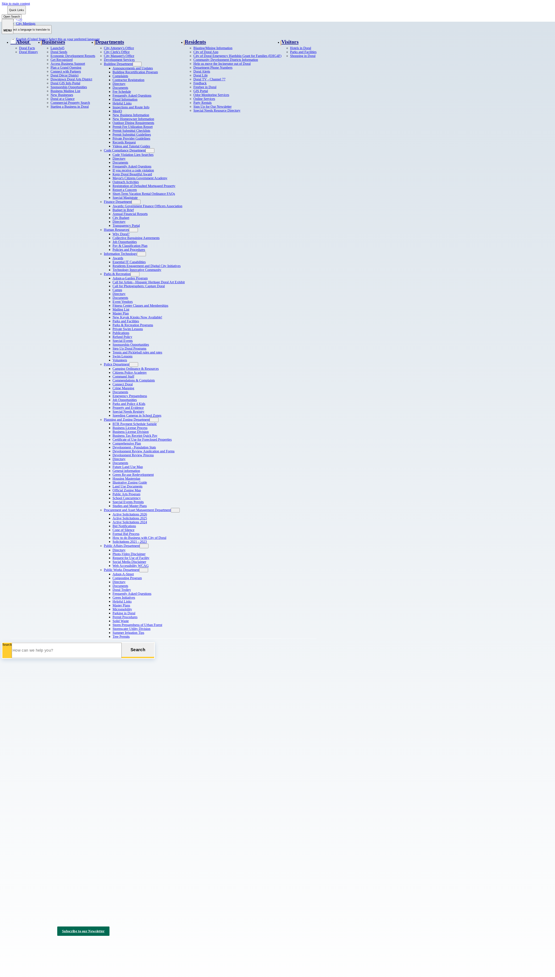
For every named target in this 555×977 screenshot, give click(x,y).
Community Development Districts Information (225, 60)
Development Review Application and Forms (144, 451)
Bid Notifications (124, 526)
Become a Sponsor (23, 900)
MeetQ (117, 111)
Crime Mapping (123, 388)
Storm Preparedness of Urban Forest (137, 625)
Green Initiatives (124, 597)
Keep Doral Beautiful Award (132, 174)
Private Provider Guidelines (131, 138)
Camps (117, 290)
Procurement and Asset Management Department (137, 510)
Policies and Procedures (129, 249)
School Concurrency (127, 498)
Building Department (118, 64)
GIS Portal (200, 91)
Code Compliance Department (124, 150)
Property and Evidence (128, 407)
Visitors (290, 42)
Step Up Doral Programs (129, 348)
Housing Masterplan (126, 478)
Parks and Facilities (126, 321)
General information (126, 471)
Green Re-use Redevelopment (133, 474)
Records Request (124, 142)
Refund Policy (122, 337)
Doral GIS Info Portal (65, 83)
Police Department (116, 364)
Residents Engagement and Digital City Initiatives (147, 266)
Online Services (204, 99)
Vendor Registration (24, 851)
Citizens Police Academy (130, 372)
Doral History (28, 52)
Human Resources (116, 230)
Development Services (119, 60)
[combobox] (29, 29)
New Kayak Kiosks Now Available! (137, 317)
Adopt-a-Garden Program (130, 278)
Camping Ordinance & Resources (136, 368)
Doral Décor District (64, 75)
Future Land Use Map (128, 467)
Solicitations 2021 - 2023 (130, 541)
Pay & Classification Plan (130, 246)
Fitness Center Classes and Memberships (140, 305)
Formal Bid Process (126, 534)
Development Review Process (133, 455)
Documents (120, 88)
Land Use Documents (127, 486)
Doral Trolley (122, 590)
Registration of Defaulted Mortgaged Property (144, 186)
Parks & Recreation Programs (133, 325)
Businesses (53, 42)
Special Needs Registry (128, 411)
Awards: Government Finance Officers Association (147, 206)
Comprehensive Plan (127, 443)
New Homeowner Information (133, 119)
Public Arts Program (126, 494)
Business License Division (131, 432)
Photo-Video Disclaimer (129, 554)
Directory (119, 84)
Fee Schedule (122, 91)
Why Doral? (121, 234)
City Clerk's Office (117, 52)
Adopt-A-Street (123, 574)
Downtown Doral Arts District (71, 79)
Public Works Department (121, 570)
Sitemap (79, 944)
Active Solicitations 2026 (130, 514)
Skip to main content (16, 3)
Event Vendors (123, 301)
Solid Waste (121, 621)
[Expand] (36, 42)
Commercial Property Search (70, 102)
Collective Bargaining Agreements (136, 238)
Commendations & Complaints (134, 380)
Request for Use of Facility (131, 558)
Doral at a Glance (63, 99)
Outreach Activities (126, 182)
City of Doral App (205, 52)
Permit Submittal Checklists (131, 130)
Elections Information (25, 894)
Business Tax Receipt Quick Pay (135, 435)
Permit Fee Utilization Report (133, 127)
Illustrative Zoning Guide (130, 482)
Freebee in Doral (204, 87)
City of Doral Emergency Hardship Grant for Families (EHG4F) (237, 56)
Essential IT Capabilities (129, 262)
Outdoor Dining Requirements (133, 123)
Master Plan (121, 313)
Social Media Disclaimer (129, 562)
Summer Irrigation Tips (128, 632)
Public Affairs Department (122, 546)
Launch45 (57, 48)
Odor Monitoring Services (211, 95)
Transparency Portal (126, 225)
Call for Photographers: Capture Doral (139, 286)
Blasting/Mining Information (212, 48)
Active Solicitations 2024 (130, 522)
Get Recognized (62, 60)
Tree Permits (121, 636)
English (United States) (58, 19)
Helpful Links (122, 103)
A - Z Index (98, 944)
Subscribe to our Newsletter (83, 931)
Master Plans (121, 605)
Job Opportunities (125, 242)
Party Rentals (202, 102)
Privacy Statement (56, 944)
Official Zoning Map (127, 490)
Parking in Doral (124, 613)
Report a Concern (125, 190)
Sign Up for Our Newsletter (212, 106)
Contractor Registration (128, 80)
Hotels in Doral (300, 48)
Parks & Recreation (117, 274)
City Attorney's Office (119, 48)
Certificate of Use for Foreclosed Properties (142, 439)
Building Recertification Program (135, 72)
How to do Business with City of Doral (139, 538)
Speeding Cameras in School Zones (137, 415)
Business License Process (130, 428)
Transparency (19, 845)
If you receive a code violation (133, 170)
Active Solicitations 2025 (130, 518)
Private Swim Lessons (128, 329)
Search (7, 644)
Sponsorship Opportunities (69, 87)
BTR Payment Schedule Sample (135, 424)
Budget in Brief (123, 210)
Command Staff (123, 376)
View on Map (11, 789)
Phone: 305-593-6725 (17, 797)
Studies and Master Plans (130, 506)
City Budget (121, 218)
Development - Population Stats (134, 447)
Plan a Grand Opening (66, 67)
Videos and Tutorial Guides (131, 146)
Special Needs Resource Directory (216, 110)
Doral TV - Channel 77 (209, 79)
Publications (121, 333)
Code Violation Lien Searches (133, 155)
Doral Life (200, 75)
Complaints (120, 76)
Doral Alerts (201, 71)
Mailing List (121, 309)
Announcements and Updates (133, 68)
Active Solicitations (23, 828)
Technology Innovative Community (137, 270)
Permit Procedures (125, 617)
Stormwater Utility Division (131, 629)
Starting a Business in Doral (70, 106)
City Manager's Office (119, 56)
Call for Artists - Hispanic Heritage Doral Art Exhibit (149, 282)
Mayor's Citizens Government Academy (140, 178)
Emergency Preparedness (130, 396)
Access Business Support (68, 63)
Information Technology (120, 254)
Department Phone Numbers (212, 67)
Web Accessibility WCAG (131, 566)
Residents (195, 42)
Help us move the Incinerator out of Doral (222, 63)
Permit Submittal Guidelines (132, 134)
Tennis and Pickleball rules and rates (137, 352)
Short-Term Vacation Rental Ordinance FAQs (144, 194)
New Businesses (62, 95)
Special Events (123, 341)
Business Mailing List (65, 91)
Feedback (200, 83)
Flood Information (125, 99)
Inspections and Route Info (131, 107)
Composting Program (127, 578)
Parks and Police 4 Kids (129, 404)
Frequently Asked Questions (132, 95)
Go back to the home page (24, 726)
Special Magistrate (125, 197)
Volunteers (120, 360)
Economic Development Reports (73, 56)
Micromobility (122, 609)
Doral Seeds (59, 52)
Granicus (57, 947)
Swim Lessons (122, 356)
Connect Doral (123, 384)
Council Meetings (22, 888)
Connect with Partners (66, 71)
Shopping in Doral (302, 56)
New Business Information (131, 115)
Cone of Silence (123, 530)
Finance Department (118, 202)
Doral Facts (27, 48)
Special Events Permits (128, 502)
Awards (118, 258)
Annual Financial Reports (130, 214)
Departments (109, 42)
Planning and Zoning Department (127, 419)
